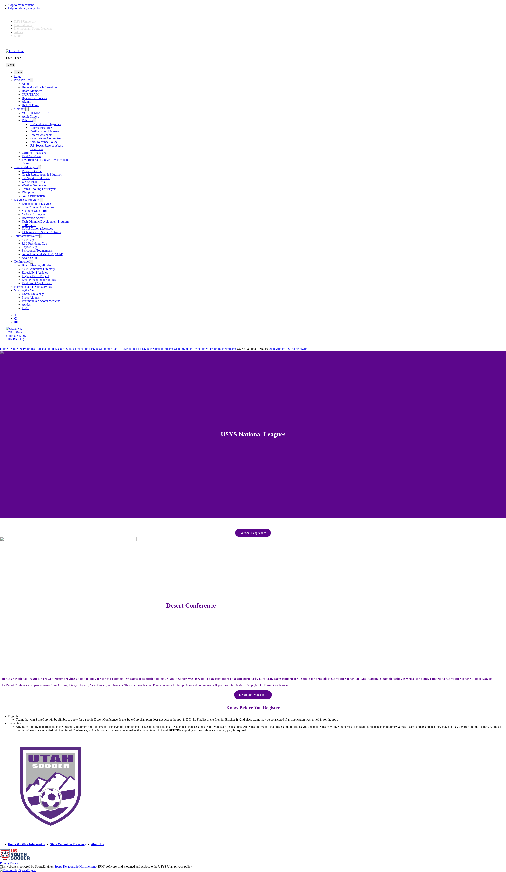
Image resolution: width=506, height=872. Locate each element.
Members (19, 109)
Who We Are (22, 80)
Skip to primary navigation (24, 8)
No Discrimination (33, 196)
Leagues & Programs (27, 199)
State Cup (28, 240)
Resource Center (32, 171)
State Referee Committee (45, 138)
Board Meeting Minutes (36, 265)
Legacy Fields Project (35, 276)
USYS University (25, 21)
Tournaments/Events (26, 236)
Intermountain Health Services (33, 286)
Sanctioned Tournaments (37, 250)
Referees (27, 120)
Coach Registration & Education (42, 174)
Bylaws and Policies (34, 98)
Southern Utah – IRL (35, 210)
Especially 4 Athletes (35, 272)
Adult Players (30, 116)
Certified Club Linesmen (45, 131)
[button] (10, 65)
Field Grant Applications (37, 283)
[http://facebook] (15, 315)
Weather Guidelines (34, 185)
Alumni (26, 101)
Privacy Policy (9, 863)
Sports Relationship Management (75, 866)
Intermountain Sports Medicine (33, 28)
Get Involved (22, 261)
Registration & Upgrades (45, 124)
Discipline (28, 192)
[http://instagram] (15, 318)
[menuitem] (4, 348)
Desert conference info (253, 694)
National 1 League (33, 214)
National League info (253, 533)
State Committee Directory (38, 269)
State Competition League (38, 207)
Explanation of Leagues (36, 203)
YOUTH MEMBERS (36, 113)
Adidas (18, 32)
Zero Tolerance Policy (43, 142)
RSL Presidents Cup (34, 243)
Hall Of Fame (30, 105)
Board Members (32, 91)
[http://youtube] (16, 322)
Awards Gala (30, 257)
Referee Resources (41, 127)
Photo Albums (23, 25)
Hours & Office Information (39, 87)
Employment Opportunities (39, 279)
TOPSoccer (29, 225)
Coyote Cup (29, 247)
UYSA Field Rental (34, 181)
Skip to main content (21, 5)
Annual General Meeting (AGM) (42, 254)
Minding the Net (24, 290)
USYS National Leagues (37, 228)
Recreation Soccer (33, 218)
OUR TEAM (30, 94)
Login (17, 35)
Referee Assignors (41, 134)
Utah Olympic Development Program (45, 221)
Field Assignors (31, 156)
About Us (28, 83)
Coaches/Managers (26, 167)
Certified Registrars (34, 152)
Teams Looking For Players (39, 189)
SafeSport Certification (36, 178)
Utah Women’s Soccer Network (41, 232)
